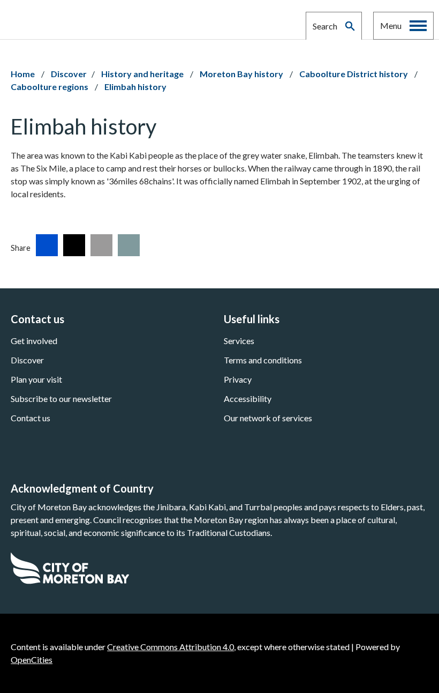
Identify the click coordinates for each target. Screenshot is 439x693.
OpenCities (31, 659)
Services (239, 341)
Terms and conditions (263, 360)
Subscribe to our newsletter (61, 398)
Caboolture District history (354, 74)
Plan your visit (36, 379)
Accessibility (247, 398)
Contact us (30, 418)
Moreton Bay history (242, 74)
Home (23, 74)
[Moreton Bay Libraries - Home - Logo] (64, 19)
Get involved (34, 341)
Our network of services (268, 418)
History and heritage (143, 74)
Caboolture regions (50, 86)
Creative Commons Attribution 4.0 (170, 647)
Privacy (238, 379)
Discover (69, 74)
